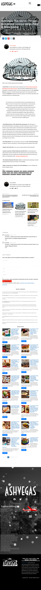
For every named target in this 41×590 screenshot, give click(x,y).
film (11, 525)
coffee (3, 520)
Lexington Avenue (6, 532)
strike (30, 172)
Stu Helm (29, 213)
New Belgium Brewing (12, 537)
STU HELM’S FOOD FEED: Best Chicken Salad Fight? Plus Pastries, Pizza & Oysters (15, 393)
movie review (10, 535)
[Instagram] (26, 499)
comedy (9, 520)
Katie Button (4, 172)
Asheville (4, 171)
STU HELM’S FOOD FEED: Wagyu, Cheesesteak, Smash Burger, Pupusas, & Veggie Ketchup (34, 378)
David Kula (7, 235)
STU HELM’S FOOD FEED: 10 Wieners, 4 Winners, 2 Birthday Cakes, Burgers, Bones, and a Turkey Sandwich (34, 362)
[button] (14, 3)
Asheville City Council (7, 512)
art (3, 509)
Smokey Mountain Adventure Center (24, 172)
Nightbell (8, 172)
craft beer (4, 522)
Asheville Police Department (8, 514)
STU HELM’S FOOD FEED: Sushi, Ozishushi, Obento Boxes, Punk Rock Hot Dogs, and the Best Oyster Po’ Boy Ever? (34, 409)
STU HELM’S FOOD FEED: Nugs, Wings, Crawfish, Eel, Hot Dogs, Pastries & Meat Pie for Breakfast (15, 378)
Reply (6, 247)
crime (11, 522)
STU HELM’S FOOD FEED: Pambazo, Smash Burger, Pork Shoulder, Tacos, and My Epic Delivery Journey (34, 347)
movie (3, 535)
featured (4, 525)
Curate (21, 171)
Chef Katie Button (16, 171)
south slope (5, 543)
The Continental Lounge (6, 174)
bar (3, 515)
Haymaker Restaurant (31, 171)
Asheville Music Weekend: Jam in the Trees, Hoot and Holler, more (30, 196)
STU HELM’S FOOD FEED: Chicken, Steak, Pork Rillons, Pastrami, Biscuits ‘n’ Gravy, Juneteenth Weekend (34, 425)
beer (8, 515)
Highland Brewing (6, 530)
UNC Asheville (15, 548)
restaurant (13, 540)
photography (5, 540)
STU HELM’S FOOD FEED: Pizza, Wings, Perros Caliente (15, 406)
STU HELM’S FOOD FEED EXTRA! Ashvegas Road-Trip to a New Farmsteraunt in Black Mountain (34, 393)
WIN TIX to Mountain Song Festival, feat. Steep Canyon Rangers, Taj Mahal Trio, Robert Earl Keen (10, 196)
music (3, 537)
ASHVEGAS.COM (25, 562)
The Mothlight (5, 545)
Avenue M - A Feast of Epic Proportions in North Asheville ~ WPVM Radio (14, 304)
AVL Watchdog (4, 213)
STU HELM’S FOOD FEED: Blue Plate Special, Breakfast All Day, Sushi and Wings (34, 439)
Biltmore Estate (5, 517)
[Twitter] (20, 499)
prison (12, 172)
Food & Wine (25, 171)
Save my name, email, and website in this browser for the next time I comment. (20, 279)
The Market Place (13, 174)
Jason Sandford (13, 45)
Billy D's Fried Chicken (9, 171)
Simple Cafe (15, 172)
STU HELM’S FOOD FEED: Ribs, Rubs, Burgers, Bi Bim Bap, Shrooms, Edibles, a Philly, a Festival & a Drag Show (15, 332)
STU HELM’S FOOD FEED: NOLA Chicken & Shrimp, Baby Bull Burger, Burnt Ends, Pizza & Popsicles (15, 347)
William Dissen (28, 174)
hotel (14, 530)
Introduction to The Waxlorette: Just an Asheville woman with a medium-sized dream (23, 295)
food (16, 525)
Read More (5, 342)
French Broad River (6, 527)
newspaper (4, 538)
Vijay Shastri (23, 174)
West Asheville (5, 550)
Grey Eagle (15, 527)
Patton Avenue (13, 538)
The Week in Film (5, 548)
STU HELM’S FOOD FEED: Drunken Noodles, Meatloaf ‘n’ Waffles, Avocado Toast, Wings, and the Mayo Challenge (15, 363)
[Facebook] (15, 499)
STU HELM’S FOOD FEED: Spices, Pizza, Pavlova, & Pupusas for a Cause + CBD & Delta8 (34, 331)
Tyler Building (19, 174)
